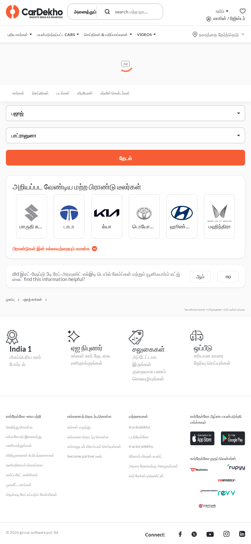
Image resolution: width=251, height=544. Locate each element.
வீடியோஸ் (84, 93)
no (228, 276)
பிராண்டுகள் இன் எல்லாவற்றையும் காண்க (51, 248)
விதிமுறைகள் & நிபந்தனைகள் (30, 455)
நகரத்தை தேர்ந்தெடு (219, 34)
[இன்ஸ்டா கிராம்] (226, 534)
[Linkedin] (242, 534)
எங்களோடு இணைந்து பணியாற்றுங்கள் (24, 441)
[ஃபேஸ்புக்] (180, 534)
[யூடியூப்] (210, 534)
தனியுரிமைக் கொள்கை (24, 465)
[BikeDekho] (199, 470)
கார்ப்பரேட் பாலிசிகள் (22, 474)
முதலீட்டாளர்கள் (19, 484)
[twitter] (194, 534)
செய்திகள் (40, 93)
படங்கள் (63, 93)
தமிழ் (220, 10)
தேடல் (125, 158)
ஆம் (200, 276)
